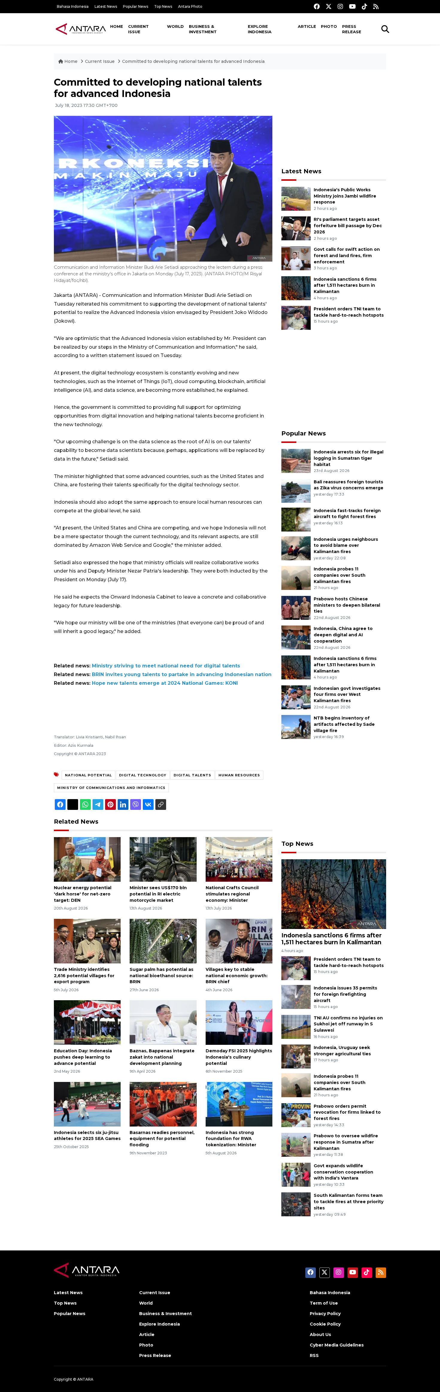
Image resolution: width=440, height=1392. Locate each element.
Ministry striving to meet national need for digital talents (166, 666)
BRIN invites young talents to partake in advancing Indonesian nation (181, 674)
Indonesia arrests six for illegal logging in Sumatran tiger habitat (348, 458)
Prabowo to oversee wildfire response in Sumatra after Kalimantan (346, 1142)
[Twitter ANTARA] (329, 6)
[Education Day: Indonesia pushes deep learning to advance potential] (87, 1022)
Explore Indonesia (259, 29)
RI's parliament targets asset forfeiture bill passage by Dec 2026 (348, 226)
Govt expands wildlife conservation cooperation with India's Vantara (343, 1172)
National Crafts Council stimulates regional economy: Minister (232, 894)
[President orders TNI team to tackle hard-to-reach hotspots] (296, 317)
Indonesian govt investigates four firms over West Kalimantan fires (347, 695)
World (175, 26)
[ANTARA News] (81, 28)
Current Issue (138, 29)
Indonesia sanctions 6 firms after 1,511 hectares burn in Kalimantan (345, 286)
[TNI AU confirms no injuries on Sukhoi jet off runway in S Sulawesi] (296, 1026)
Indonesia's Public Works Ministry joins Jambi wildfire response (345, 196)
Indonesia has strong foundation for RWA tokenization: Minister (231, 1139)
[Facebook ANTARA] (317, 6)
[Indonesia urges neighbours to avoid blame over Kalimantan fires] (296, 548)
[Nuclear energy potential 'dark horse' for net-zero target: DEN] (87, 859)
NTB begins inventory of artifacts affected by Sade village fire (344, 724)
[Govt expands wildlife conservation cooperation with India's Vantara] (296, 1174)
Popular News (135, 6)
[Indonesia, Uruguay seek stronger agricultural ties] (296, 1056)
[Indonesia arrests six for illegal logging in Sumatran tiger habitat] (296, 460)
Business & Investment (203, 29)
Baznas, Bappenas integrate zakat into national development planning (162, 1057)
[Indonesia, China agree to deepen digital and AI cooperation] (296, 637)
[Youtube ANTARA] (352, 6)
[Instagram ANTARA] (340, 6)
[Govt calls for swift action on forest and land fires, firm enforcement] (296, 258)
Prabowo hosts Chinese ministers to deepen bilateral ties (347, 605)
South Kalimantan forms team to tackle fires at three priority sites (348, 1202)
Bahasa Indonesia (73, 6)
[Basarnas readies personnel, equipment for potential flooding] (163, 1103)
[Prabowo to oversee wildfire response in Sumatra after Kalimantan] (296, 1144)
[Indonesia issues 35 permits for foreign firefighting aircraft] (296, 996)
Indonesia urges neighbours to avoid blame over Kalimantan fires (346, 546)
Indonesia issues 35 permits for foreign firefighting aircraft (345, 994)
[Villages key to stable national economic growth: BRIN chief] (239, 941)
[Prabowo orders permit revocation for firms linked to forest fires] (296, 1115)
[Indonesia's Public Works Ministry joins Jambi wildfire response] (296, 198)
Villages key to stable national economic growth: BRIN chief (237, 976)
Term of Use (324, 1303)
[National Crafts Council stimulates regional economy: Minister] (239, 859)
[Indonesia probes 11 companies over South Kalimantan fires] (296, 577)
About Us (320, 1334)
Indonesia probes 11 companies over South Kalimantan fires (339, 575)
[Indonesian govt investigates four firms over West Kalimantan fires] (296, 697)
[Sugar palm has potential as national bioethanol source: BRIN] (163, 941)
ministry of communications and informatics (111, 788)
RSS (314, 1355)
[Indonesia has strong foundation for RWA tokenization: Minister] (239, 1103)
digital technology (142, 775)
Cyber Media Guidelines (337, 1345)
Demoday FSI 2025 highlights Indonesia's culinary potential (239, 1057)
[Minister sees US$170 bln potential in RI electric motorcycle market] (163, 859)
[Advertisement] (333, 118)
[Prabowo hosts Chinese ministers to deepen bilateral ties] (296, 607)
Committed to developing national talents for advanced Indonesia (193, 61)
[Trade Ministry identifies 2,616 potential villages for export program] (87, 941)
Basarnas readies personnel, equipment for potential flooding (162, 1139)
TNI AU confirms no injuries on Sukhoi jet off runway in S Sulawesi (348, 1024)
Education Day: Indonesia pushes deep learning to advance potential (83, 1057)
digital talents (192, 775)
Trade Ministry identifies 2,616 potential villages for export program (84, 976)
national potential (88, 775)
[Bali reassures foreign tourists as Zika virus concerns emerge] (296, 490)
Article (307, 26)
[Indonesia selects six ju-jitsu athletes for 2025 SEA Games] (87, 1103)
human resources (239, 775)
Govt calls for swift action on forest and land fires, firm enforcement (347, 256)
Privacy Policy (325, 1313)
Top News (163, 6)
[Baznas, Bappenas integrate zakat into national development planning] (163, 1022)
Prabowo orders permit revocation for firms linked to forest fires (347, 1112)
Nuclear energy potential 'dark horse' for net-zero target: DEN (82, 894)
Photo (329, 26)
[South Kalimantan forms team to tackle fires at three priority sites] (296, 1204)
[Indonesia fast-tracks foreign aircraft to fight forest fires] (296, 519)
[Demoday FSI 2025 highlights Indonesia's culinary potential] (239, 1022)
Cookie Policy (325, 1324)
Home (116, 26)
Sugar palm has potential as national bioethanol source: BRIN (161, 976)
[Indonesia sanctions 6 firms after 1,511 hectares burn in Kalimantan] (296, 288)
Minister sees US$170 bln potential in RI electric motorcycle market (158, 894)
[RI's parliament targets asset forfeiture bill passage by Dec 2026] (296, 228)
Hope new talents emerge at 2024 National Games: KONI (165, 683)
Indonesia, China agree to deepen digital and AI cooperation (343, 635)
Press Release (351, 29)
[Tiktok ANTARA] (364, 6)
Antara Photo (190, 6)
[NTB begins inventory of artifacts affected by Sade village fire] (296, 726)
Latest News (106, 6)
